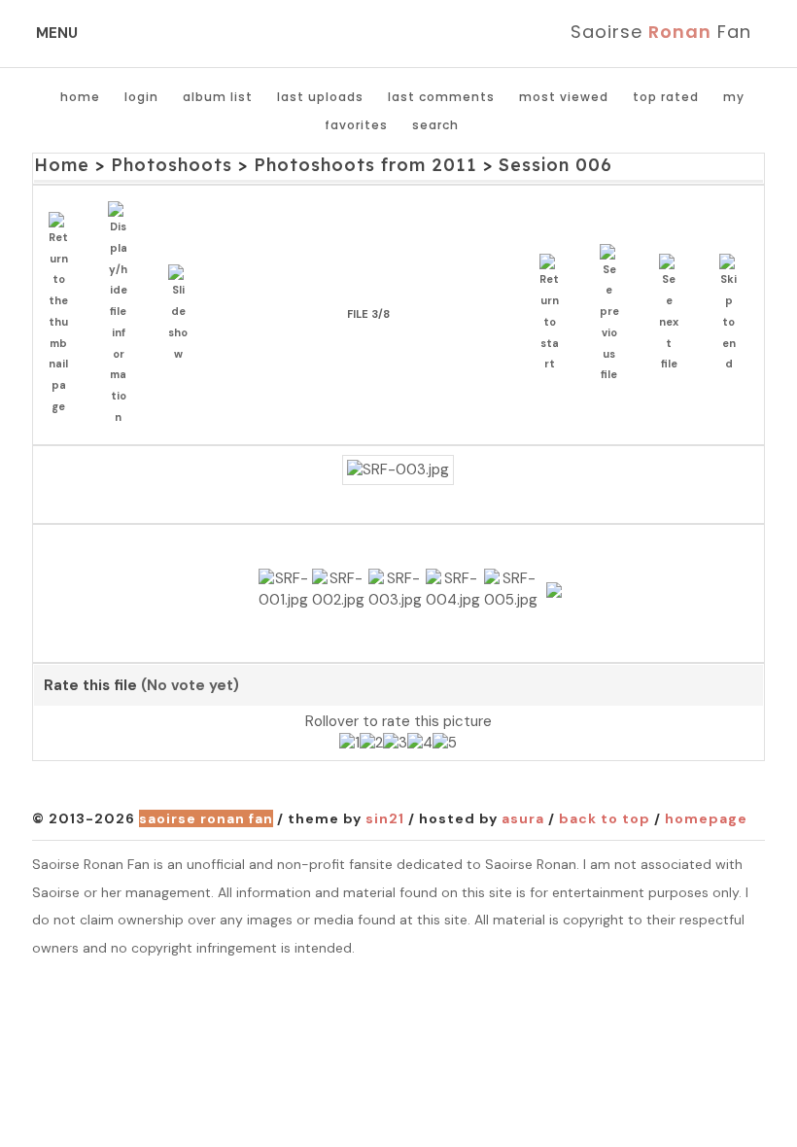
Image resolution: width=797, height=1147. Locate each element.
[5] (445, 743)
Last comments (441, 96)
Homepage (706, 818)
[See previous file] (615, 315)
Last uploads (320, 96)
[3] (395, 743)
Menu (57, 33)
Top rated (666, 96)
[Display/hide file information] (123, 314)
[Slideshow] (183, 314)
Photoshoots (171, 165)
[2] (371, 743)
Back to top (604, 818)
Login (141, 96)
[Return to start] (554, 314)
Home (80, 96)
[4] (420, 743)
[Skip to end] (734, 314)
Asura (523, 818)
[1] (349, 743)
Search (435, 125)
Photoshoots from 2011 (365, 165)
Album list (218, 96)
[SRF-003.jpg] (398, 470)
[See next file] (674, 314)
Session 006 (555, 165)
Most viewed (563, 96)
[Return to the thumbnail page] (63, 315)
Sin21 (384, 818)
